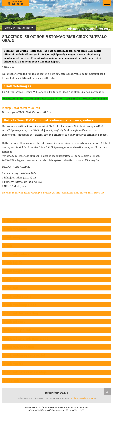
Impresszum (58, 410)
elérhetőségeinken (83, 398)
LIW (82, 410)
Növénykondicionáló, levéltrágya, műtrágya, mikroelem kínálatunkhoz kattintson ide (53, 192)
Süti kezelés (71, 410)
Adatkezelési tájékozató (39, 410)
